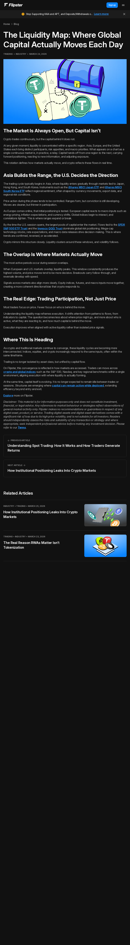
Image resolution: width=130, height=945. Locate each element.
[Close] (124, 14)
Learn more (101, 14)
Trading (8, 54)
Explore (8, 395)
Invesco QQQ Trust (50, 228)
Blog (16, 24)
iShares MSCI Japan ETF (83, 187)
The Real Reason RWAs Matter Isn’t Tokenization (31, 545)
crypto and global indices (19, 371)
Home (6, 24)
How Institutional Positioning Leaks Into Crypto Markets (40, 514)
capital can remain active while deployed (78, 385)
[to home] (13, 5)
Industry (21, 54)
